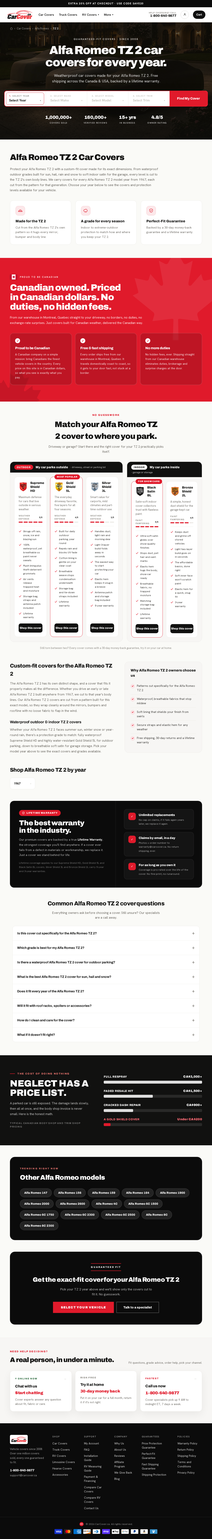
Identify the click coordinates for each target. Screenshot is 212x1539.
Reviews (119, 1456)
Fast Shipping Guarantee (150, 1466)
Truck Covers (68, 15)
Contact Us (91, 1508)
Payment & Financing (91, 1479)
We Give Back (123, 1472)
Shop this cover (30, 627)
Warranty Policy (187, 1443)
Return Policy (185, 1449)
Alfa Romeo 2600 (72, 1203)
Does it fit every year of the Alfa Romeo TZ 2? (106, 991)
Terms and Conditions (184, 1464)
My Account (91, 1443)
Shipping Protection (154, 1474)
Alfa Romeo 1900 (172, 1192)
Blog (117, 1479)
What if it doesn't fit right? (106, 1034)
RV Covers (90, 15)
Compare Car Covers (93, 1489)
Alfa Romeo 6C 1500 (143, 1203)
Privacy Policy (186, 1472)
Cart (199, 14)
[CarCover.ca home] (20, 15)
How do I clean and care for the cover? (106, 1020)
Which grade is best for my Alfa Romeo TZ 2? (106, 947)
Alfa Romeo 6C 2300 (80, 1214)
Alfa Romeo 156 (69, 1192)
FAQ (86, 1449)
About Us (120, 1449)
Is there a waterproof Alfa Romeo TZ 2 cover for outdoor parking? (106, 962)
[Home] (11, 28)
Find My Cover (188, 98)
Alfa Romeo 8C (157, 1214)
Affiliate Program (119, 1464)
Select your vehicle (83, 1307)
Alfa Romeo (42, 28)
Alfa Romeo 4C (107, 1203)
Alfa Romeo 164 (137, 1192)
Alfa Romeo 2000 (36, 1203)
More (108, 15)
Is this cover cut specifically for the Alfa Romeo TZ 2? (106, 933)
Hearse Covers (62, 1468)
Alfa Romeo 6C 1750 (39, 1214)
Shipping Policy (186, 1456)
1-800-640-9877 (22, 1470)
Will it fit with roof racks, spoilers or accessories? (106, 1005)
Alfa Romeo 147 (35, 1192)
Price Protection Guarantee (152, 1445)
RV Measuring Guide (92, 1468)
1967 (22, 783)
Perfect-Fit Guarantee (148, 1456)
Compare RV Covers (92, 1500)
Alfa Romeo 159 (103, 1192)
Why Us (119, 1443)
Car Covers (46, 15)
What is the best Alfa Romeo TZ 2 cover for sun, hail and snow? (106, 976)
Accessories (60, 1474)
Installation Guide (91, 1458)
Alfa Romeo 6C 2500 (120, 1214)
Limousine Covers (63, 1462)
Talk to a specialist (137, 1307)
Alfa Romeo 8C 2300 (39, 1225)
